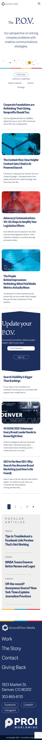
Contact (10, 658)
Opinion (30, 83)
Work (7, 639)
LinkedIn (28, 704)
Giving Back (14, 667)
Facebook (10, 704)
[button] (39, 3)
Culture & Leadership (21, 79)
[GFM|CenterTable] (10, 4)
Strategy (21, 87)
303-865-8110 (12, 696)
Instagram (10, 710)
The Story (11, 648)
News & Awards (14, 83)
